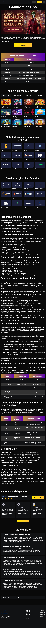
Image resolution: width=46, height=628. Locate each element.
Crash (27, 95)
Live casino (16, 95)
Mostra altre (23, 521)
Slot (39, 95)
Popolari (5, 95)
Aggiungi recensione (37, 497)
